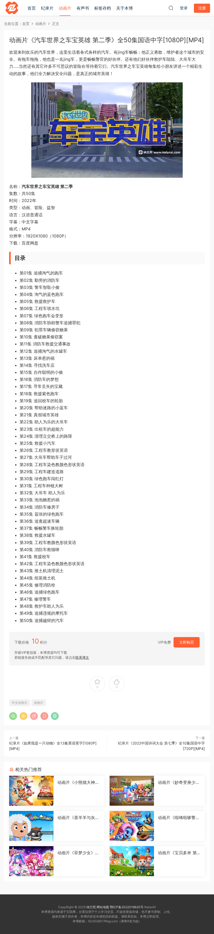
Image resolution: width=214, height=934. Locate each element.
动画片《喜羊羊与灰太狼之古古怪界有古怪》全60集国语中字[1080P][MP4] (78, 817)
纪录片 (47, 8)
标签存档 (102, 8)
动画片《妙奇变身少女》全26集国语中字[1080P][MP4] (179, 782)
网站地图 (103, 907)
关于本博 (124, 8)
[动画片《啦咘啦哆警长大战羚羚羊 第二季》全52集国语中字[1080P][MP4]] (132, 826)
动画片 (65, 8)
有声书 (82, 8)
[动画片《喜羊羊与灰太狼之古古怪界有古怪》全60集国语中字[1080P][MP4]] (31, 826)
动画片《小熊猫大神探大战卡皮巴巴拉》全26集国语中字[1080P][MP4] (78, 782)
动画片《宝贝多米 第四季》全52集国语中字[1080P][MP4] (179, 852)
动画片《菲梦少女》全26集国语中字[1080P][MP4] (78, 852)
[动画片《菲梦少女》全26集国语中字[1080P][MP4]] (31, 861)
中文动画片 (19, 703)
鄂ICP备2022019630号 (127, 907)
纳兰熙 (91, 907)
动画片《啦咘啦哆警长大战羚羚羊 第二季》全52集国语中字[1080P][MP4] (179, 817)
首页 (31, 8)
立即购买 (186, 642)
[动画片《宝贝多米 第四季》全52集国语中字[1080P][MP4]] (132, 861)
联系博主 (82, 657)
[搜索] (171, 7)
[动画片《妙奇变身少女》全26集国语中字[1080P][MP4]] (132, 791)
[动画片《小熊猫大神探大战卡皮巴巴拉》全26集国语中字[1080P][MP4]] (31, 791)
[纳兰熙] (12, 8)
